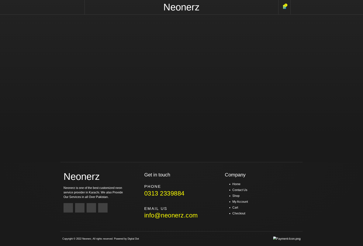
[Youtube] (103, 208)
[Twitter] (91, 208)
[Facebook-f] (68, 208)
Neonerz (181, 7)
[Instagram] (80, 208)
